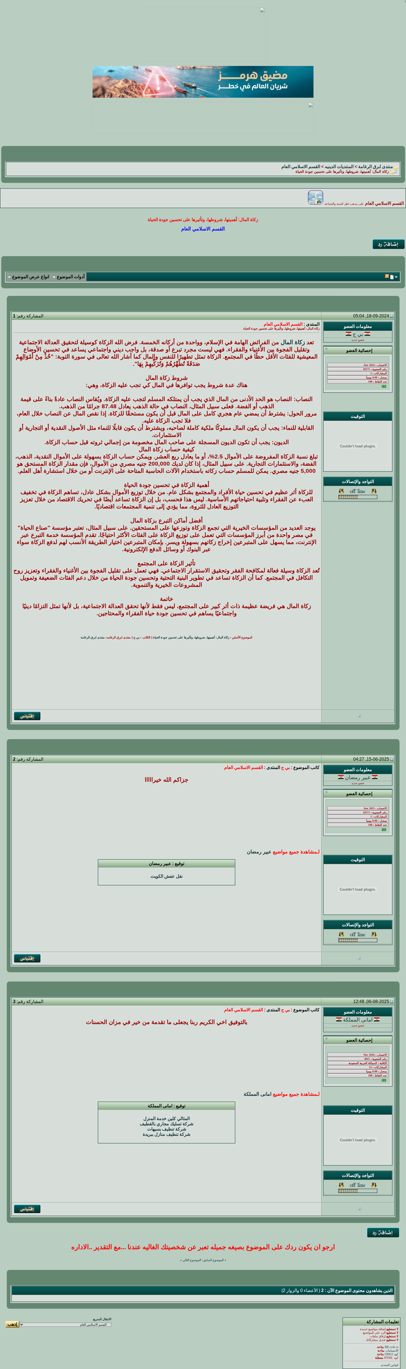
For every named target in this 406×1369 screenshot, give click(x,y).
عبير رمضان (358, 777)
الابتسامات (391, 1350)
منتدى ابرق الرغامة (375, 166)
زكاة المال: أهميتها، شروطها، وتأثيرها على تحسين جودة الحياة (191, 637)
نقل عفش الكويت (167, 876)
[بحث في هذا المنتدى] (396, 276)
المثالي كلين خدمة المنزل (166, 1118)
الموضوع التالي (192, 1260)
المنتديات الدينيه (339, 166)
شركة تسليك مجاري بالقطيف (166, 1123)
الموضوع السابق (213, 1260)
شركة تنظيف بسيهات (166, 1129)
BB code (390, 1347)
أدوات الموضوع (71, 276)
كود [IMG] (391, 1354)
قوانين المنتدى (389, 1365)
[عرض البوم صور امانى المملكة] (359, 1209)
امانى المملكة (358, 1020)
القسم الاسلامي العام (300, 166)
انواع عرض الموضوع (30, 276)
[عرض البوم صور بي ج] (359, 716)
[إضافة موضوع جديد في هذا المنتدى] (392, 276)
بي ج (358, 334)
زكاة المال (293, 342)
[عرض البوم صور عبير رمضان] (359, 958)
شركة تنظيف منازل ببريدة (166, 1134)
